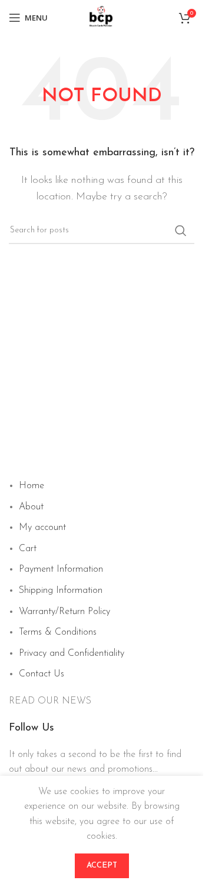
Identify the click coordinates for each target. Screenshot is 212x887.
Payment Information (61, 569)
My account (42, 527)
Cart (28, 548)
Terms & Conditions (58, 632)
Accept (102, 865)
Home (31, 486)
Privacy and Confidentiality (71, 653)
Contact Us (41, 674)
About (31, 507)
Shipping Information (60, 590)
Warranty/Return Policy (64, 611)
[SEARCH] (180, 230)
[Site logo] (102, 17)
